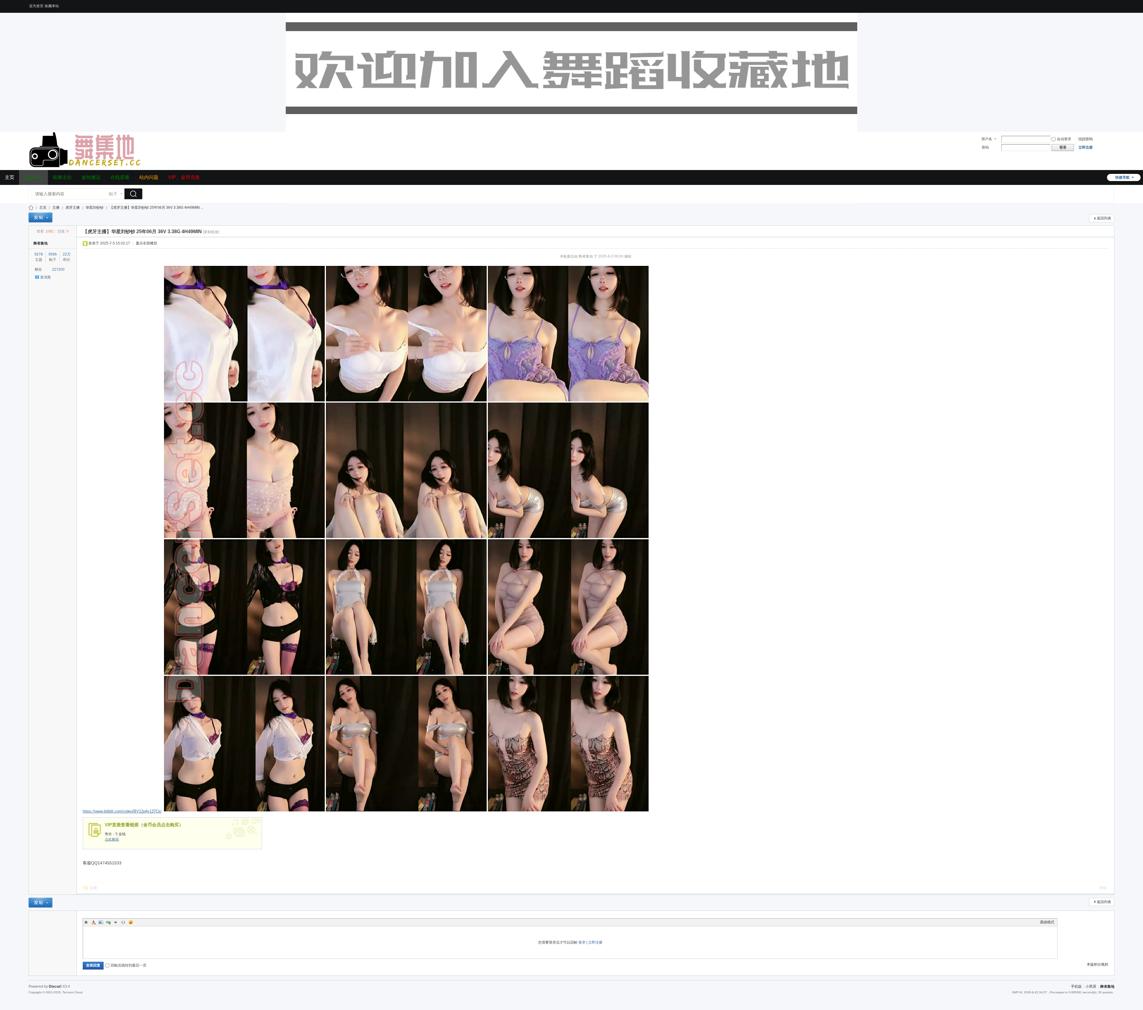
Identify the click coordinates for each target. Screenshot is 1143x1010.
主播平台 (33, 177)
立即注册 (1085, 147)
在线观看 (119, 177)
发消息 (45, 277)
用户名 (986, 139)
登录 (581, 942)
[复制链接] (211, 232)
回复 (93, 888)
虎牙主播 (72, 207)
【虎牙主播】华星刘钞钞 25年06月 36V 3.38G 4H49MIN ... (156, 207)
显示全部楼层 (146, 243)
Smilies (131, 922)
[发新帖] (40, 217)
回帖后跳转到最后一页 (128, 965)
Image (101, 922)
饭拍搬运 (91, 177)
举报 (1102, 888)
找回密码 (1085, 139)
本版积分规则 (1097, 964)
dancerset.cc (31, 207)
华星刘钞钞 (95, 207)
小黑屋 (1091, 986)
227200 (58, 269)
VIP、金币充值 (184, 177)
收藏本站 (52, 6)
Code (123, 922)
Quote (116, 922)
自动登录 (1064, 139)
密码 (985, 147)
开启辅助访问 (1112, 4)
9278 (39, 254)
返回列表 (1104, 218)
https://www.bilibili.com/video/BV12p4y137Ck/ (122, 811)
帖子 (113, 193)
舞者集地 (40, 243)
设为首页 (36, 6)
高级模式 (1047, 922)
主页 (9, 177)
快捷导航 (1122, 177)
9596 (53, 254)
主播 (56, 207)
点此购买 (112, 839)
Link (108, 922)
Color (93, 922)
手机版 (1076, 986)
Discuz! (55, 986)
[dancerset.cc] (86, 166)
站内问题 (148, 177)
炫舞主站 (62, 177)
